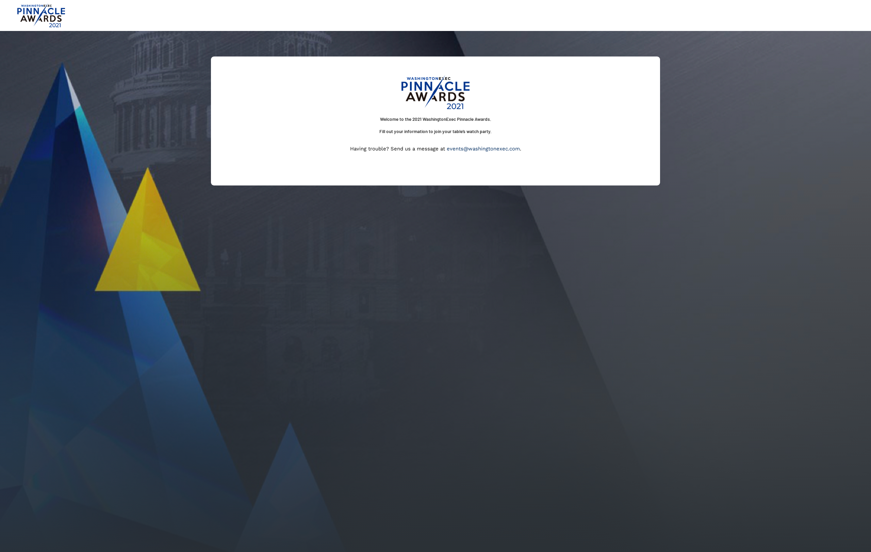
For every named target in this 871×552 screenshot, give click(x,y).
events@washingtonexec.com (483, 149)
